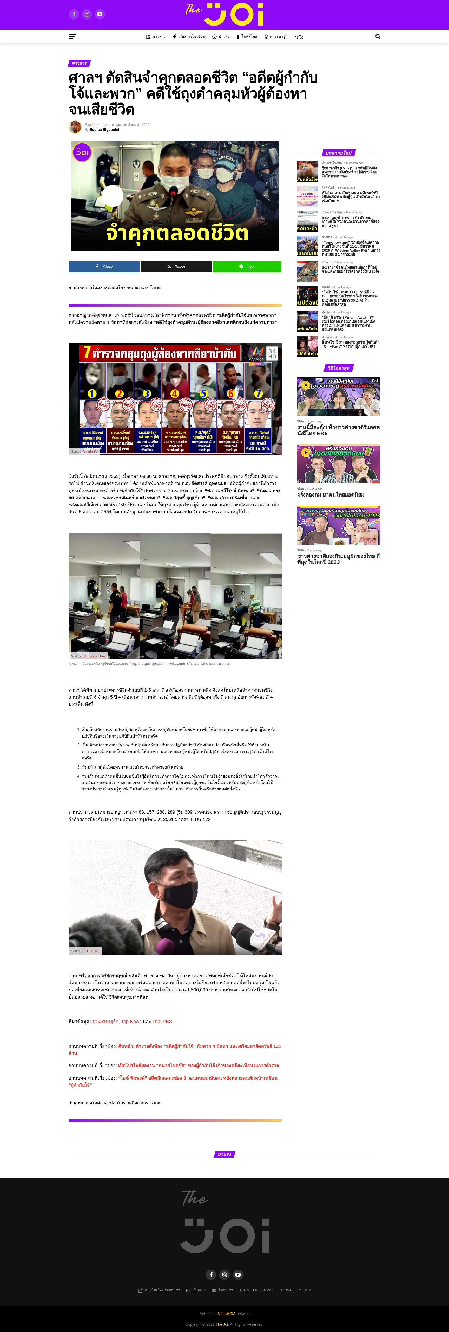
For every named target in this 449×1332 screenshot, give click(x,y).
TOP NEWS (91, 951)
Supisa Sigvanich (105, 129)
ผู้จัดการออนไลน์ (94, 656)
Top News (131, 1021)
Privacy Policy (296, 1290)
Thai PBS (162, 1021)
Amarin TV (90, 451)
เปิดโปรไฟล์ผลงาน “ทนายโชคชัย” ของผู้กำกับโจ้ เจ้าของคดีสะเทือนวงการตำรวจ (198, 1065)
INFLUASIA (226, 1313)
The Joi (222, 1324)
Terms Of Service (257, 1290)
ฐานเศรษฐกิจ (105, 1021)
